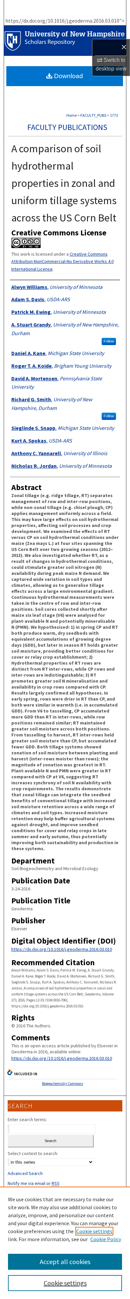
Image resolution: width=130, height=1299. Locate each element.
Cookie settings (94, 1231)
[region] (65, 1243)
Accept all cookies (65, 1261)
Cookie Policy (105, 1239)
